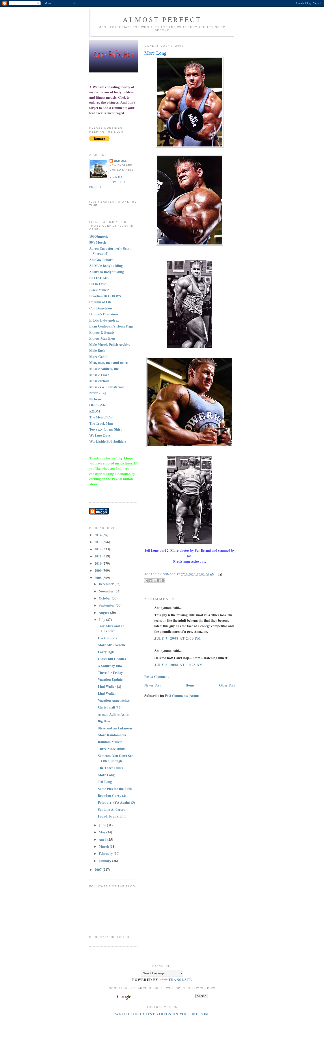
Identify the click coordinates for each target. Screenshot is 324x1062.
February (106, 853)
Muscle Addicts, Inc (104, 368)
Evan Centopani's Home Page (111, 326)
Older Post (227, 685)
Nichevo (95, 398)
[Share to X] (155, 580)
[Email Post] (219, 574)
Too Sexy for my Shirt (105, 429)
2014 (98, 534)
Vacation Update (110, 679)
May (102, 831)
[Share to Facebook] (159, 580)
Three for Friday (110, 672)
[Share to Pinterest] (163, 580)
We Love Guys (99, 435)
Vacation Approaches (114, 700)
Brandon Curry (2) (112, 795)
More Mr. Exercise (112, 644)
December (107, 583)
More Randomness (112, 734)
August (104, 612)
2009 (98, 570)
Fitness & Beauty (102, 332)
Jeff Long (105, 781)
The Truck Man (101, 423)
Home (190, 685)
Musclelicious (99, 380)
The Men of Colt (101, 417)
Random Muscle (110, 741)
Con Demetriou (100, 308)
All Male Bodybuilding (106, 265)
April (103, 839)
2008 (98, 577)
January (105, 860)
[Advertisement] (169, 1026)
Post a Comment (156, 676)
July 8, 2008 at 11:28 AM (178, 664)
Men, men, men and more (108, 362)
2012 (98, 548)
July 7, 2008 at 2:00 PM (177, 638)
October (105, 598)
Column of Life (100, 301)
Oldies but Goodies (112, 658)
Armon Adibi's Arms (113, 714)
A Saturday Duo (110, 665)
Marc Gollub (98, 356)
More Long (106, 774)
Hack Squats (107, 637)
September (107, 605)
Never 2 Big (97, 392)
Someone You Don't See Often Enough (115, 758)
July (102, 619)
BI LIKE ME (98, 277)
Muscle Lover (99, 374)
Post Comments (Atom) (182, 695)
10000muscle (98, 236)
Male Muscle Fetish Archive (109, 344)
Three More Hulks (111, 748)
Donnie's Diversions (103, 313)
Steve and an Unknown (115, 728)
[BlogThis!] (150, 580)
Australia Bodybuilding (106, 271)
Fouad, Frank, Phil (112, 816)
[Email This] (146, 580)
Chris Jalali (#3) (109, 707)
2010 (98, 563)
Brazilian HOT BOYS (105, 295)
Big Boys (104, 720)
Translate (180, 979)
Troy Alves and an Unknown (111, 628)
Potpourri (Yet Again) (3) (116, 802)
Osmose (120, 161)
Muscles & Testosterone (106, 386)
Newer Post (152, 685)
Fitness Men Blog (102, 338)
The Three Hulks (110, 767)
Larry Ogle (106, 651)
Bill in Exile (97, 283)
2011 (98, 556)
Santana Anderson (112, 809)
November (107, 591)
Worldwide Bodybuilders (107, 441)
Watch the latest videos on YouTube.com (162, 1013)
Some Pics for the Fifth (115, 788)
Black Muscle (99, 289)
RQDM (94, 411)
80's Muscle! (98, 242)
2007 (98, 869)
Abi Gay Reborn (101, 259)
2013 (98, 541)
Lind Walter (107, 693)
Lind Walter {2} (109, 686)
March (104, 846)
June (103, 824)
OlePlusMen (98, 404)
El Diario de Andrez (104, 320)
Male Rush (97, 350)
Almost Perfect (162, 19)
